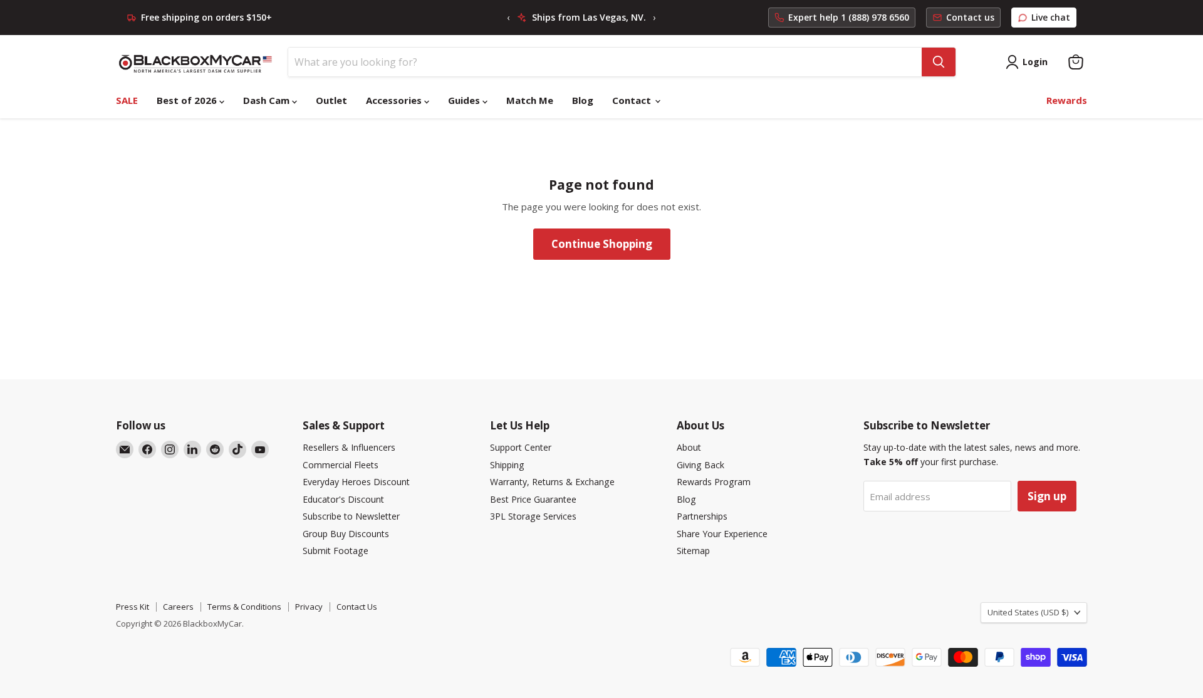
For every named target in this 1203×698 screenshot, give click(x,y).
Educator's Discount (343, 499)
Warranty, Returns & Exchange (552, 482)
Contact (633, 100)
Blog (582, 100)
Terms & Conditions (244, 606)
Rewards (1066, 100)
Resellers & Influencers (349, 447)
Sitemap (693, 551)
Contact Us (356, 606)
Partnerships (702, 516)
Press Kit (132, 606)
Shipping (507, 465)
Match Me (529, 100)
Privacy (309, 606)
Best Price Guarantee (533, 499)
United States (1027, 612)
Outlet (331, 100)
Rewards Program (714, 482)
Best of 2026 (188, 100)
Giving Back (700, 465)
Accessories (395, 100)
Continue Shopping (601, 244)
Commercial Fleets (340, 465)
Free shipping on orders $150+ (206, 18)
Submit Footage (335, 551)
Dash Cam (267, 100)
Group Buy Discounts (346, 534)
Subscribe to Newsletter (351, 516)
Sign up (1047, 496)
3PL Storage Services (533, 516)
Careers (178, 606)
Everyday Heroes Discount (356, 482)
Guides (465, 100)
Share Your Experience (722, 534)
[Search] (939, 62)
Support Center (520, 447)
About (689, 447)
